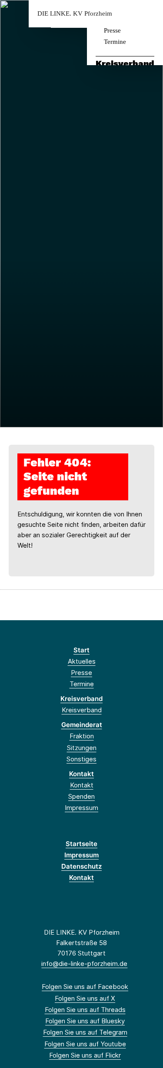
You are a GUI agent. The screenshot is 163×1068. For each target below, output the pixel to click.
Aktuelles (82, 661)
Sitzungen (81, 748)
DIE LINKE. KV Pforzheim (74, 13)
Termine (115, 41)
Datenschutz (81, 866)
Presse (112, 30)
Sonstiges (81, 759)
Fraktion (82, 736)
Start (81, 650)
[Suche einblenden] (126, 14)
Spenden (81, 796)
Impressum (81, 807)
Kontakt (81, 774)
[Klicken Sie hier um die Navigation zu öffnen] (150, 14)
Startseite (81, 844)
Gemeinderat (81, 725)
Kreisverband (125, 63)
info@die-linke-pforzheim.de (84, 963)
